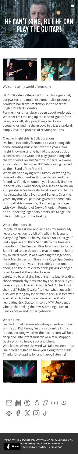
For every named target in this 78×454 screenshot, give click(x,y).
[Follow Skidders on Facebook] (18, 414)
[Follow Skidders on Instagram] (36, 414)
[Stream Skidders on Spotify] (27, 404)
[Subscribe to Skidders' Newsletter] (18, 404)
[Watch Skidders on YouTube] (54, 404)
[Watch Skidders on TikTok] (45, 414)
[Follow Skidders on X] (27, 414)
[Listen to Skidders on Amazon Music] (63, 404)
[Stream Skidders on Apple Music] (36, 404)
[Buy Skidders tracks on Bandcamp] (45, 404)
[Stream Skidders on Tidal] (9, 414)
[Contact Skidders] (9, 404)
